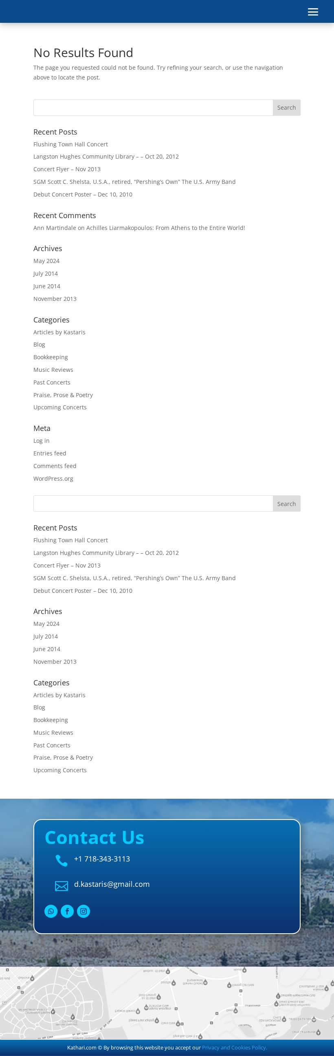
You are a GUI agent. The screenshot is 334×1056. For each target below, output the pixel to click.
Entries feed (49, 453)
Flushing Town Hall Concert (70, 144)
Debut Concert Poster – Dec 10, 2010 (82, 194)
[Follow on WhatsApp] (50, 911)
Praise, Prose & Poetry (63, 395)
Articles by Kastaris (59, 332)
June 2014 (46, 286)
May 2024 (46, 261)
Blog (39, 344)
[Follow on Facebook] (67, 911)
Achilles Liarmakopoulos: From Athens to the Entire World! (165, 228)
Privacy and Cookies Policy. (234, 1047)
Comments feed (55, 466)
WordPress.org (53, 478)
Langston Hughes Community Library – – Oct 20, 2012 (106, 156)
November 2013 (55, 299)
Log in (41, 440)
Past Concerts (51, 382)
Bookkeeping (50, 357)
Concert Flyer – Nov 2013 (67, 169)
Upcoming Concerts (60, 407)
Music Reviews (53, 369)
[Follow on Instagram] (83, 911)
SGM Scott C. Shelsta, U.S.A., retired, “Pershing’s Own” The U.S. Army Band (134, 182)
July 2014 (45, 273)
